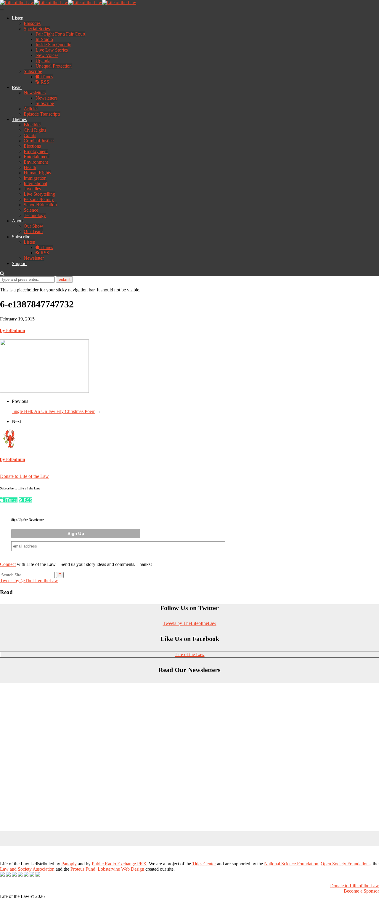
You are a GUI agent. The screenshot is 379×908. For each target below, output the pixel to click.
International (35, 183)
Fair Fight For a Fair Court (60, 33)
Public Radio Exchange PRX (119, 863)
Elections (32, 146)
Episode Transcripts (42, 114)
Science (31, 210)
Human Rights (37, 172)
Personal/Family (39, 199)
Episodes (32, 23)
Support (19, 263)
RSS (44, 81)
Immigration (35, 178)
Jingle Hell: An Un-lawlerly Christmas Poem (53, 411)
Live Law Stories (52, 49)
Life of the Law (190, 654)
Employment (36, 151)
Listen (17, 17)
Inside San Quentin (53, 44)
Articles (31, 108)
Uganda (43, 60)
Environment (36, 162)
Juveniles (32, 188)
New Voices (47, 55)
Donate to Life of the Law (24, 476)
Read (17, 87)
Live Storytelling (39, 194)
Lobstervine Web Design (121, 869)
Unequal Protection (54, 65)
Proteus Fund (82, 869)
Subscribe (33, 71)
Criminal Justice (39, 140)
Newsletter (34, 258)
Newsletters (35, 92)
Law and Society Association (27, 869)
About (18, 220)
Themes (19, 119)
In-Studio (44, 39)
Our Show (33, 226)
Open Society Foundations (345, 863)
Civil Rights (35, 130)
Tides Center (204, 863)
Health (30, 167)
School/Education (40, 204)
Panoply (69, 863)
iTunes (46, 76)
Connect (8, 564)
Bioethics (32, 124)
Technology (35, 215)
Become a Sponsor (361, 890)
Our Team (33, 231)
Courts (30, 135)
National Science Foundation (291, 863)
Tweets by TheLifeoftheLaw (189, 623)
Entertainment (37, 156)
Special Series (37, 28)
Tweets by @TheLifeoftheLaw (29, 580)
